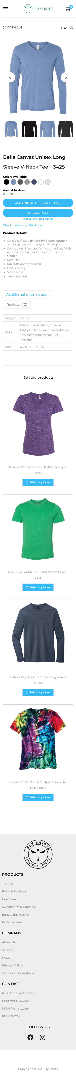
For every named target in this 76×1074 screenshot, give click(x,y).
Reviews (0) (16, 304)
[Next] (66, 77)
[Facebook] (30, 1037)
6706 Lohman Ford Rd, (18, 993)
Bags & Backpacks (15, 914)
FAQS (6, 958)
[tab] (38, 294)
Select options (39, 482)
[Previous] (10, 77)
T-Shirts (7, 884)
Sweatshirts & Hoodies (18, 907)
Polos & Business (14, 891)
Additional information (27, 294)
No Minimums (12, 922)
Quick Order (38, 213)
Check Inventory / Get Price (22, 225)
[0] (67, 8)
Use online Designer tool (38, 203)
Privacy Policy (12, 965)
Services (8, 950)
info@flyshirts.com (15, 1008)
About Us (8, 942)
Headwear (9, 899)
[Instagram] (42, 1037)
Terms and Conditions (18, 973)
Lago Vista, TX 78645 (16, 1001)
